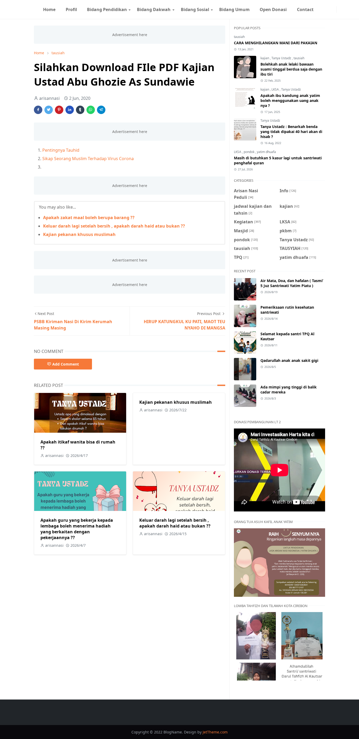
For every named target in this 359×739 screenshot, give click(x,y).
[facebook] (329, 9)
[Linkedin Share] (69, 110)
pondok (249, 152)
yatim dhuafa (266, 152)
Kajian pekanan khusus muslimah (79, 234)
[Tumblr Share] (80, 110)
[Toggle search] (344, 9)
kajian (265, 58)
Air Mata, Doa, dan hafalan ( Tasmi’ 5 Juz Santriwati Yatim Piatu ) (291, 283)
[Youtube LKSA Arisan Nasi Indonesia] (325, 9)
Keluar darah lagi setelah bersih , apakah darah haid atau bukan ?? (114, 226)
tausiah (239, 37)
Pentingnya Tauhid (60, 150)
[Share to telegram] (101, 110)
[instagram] (333, 9)
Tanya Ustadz (281, 58)
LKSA (275, 89)
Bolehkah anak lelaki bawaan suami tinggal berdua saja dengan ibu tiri (291, 69)
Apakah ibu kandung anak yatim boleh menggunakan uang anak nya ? (290, 100)
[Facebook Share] (38, 110)
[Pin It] (59, 110)
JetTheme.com (215, 732)
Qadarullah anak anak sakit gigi (289, 360)
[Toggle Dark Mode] (340, 9)
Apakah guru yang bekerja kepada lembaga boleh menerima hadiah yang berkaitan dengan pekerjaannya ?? (76, 528)
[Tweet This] (48, 110)
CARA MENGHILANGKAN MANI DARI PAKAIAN (275, 42)
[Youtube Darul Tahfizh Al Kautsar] (321, 9)
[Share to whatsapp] (90, 110)
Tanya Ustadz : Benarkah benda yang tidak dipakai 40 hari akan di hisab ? (291, 131)
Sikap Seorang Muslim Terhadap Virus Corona (88, 158)
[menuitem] (49, 9)
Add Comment (65, 364)
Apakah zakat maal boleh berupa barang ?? (89, 217)
